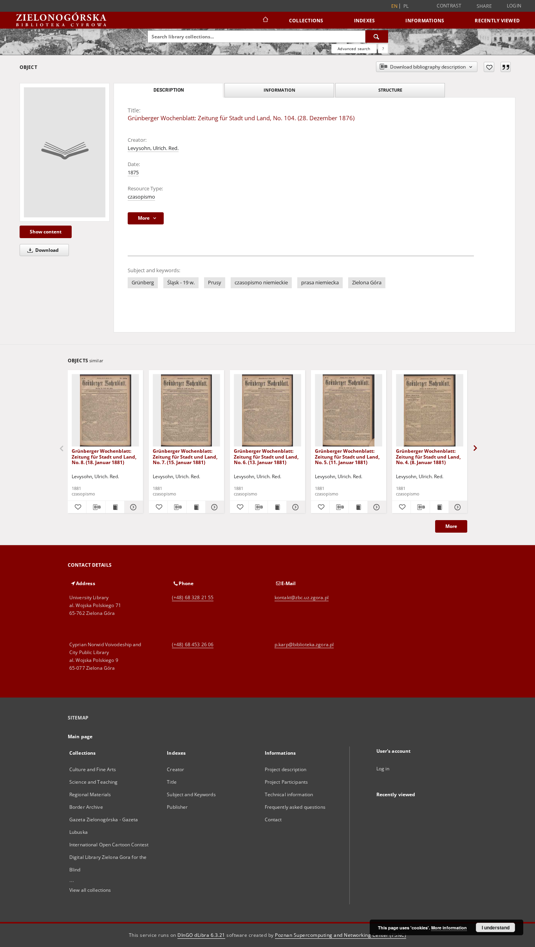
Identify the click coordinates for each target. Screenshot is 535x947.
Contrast (449, 5)
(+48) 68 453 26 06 (192, 644)
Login (514, 5)
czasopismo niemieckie (261, 282)
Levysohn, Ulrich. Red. (153, 148)
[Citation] (506, 67)
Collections (306, 20)
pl (406, 6)
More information (449, 928)
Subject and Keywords (191, 794)
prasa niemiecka (320, 282)
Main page (80, 736)
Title (172, 782)
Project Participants (286, 782)
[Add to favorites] (489, 67)
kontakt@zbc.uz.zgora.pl (302, 597)
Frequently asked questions (295, 807)
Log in (383, 768)
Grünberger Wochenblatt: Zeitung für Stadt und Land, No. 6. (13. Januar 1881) (266, 456)
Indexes (364, 20)
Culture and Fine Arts (92, 769)
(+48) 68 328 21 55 (192, 597)
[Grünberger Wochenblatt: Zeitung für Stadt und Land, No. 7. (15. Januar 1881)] (186, 410)
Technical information (289, 794)
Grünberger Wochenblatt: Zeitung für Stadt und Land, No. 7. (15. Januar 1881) (185, 456)
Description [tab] (169, 90)
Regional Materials (90, 794)
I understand (496, 927)
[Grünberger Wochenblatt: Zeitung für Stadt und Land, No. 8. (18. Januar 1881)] (105, 410)
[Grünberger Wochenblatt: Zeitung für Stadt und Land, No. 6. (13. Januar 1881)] (267, 410)
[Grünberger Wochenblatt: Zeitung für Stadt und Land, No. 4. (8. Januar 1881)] (429, 410)
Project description (285, 769)
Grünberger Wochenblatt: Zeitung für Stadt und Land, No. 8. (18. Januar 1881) (104, 456)
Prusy (214, 282)
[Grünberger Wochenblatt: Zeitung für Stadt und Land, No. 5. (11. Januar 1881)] (348, 410)
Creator (175, 769)
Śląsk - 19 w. (181, 282)
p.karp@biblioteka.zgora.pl (304, 644)
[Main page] (265, 20)
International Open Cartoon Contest (108, 844)
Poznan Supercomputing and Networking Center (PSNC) (340, 935)
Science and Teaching (93, 782)
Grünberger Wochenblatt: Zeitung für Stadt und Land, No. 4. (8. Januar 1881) (428, 456)
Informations (424, 20)
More (451, 526)
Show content (45, 231)
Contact (273, 819)
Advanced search (354, 48)
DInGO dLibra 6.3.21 (201, 935)
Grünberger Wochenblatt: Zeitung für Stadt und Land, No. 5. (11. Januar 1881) (347, 456)
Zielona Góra (366, 282)
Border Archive (86, 807)
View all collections (90, 890)
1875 (133, 172)
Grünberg (143, 282)
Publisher (177, 807)
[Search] (376, 36)
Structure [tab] (390, 90)
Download (46, 250)
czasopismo (141, 196)
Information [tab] (279, 90)
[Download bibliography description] (96, 507)
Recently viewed (497, 20)
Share (484, 6)
